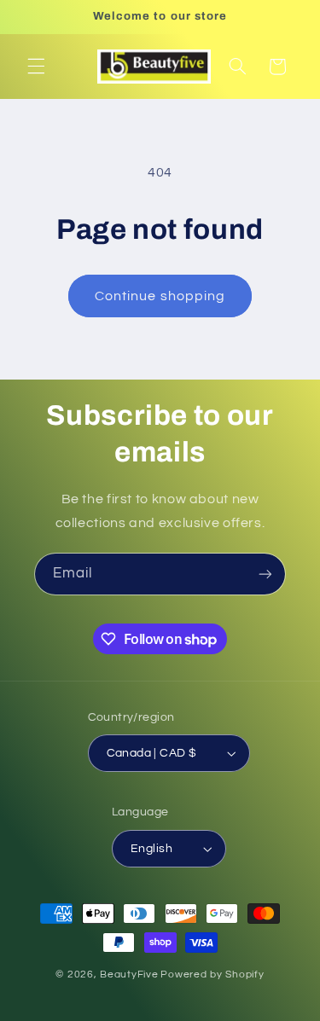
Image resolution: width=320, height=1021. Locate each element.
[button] (35, 66)
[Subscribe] (265, 574)
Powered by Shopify (212, 974)
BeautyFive (129, 974)
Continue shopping (160, 296)
